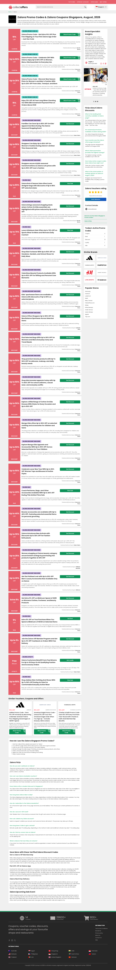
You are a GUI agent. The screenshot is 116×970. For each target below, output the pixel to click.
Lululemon (88, 296)
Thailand (13, 957)
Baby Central (88, 300)
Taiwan (93, 954)
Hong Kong (54, 951)
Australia (14, 951)
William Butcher (78, 567)
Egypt (33, 951)
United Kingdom (56, 957)
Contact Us (98, 937)
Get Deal (70, 618)
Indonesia (94, 951)
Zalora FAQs (88, 221)
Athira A (78, 590)
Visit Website (95, 199)
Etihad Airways (89, 307)
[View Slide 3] (97, 101)
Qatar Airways (89, 312)
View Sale (70, 183)
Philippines (34, 954)
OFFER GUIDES (94, 2)
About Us (97, 935)
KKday (86, 305)
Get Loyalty (70, 660)
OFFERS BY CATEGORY (83, 2)
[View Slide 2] (95, 101)
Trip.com (87, 316)
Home (10, 12)
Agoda (87, 314)
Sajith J (91, 62)
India (72, 951)
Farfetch (87, 293)
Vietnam (74, 957)
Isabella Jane (78, 328)
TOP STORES (71, 2)
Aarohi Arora (78, 48)
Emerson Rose (77, 70)
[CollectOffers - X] (15, 941)
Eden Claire (77, 135)
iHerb (86, 298)
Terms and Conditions (101, 928)
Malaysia (13, 954)
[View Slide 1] (93, 101)
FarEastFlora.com (90, 303)
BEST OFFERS (103, 2)
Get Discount (70, 123)
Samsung (87, 291)
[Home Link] (18, 7)
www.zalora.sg (92, 209)
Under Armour (89, 310)
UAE (32, 957)
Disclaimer (98, 931)
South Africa (75, 954)
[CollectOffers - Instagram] (12, 941)
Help (96, 940)
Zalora (15, 12)
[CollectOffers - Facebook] (9, 941)
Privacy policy (99, 933)
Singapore (101, 7)
